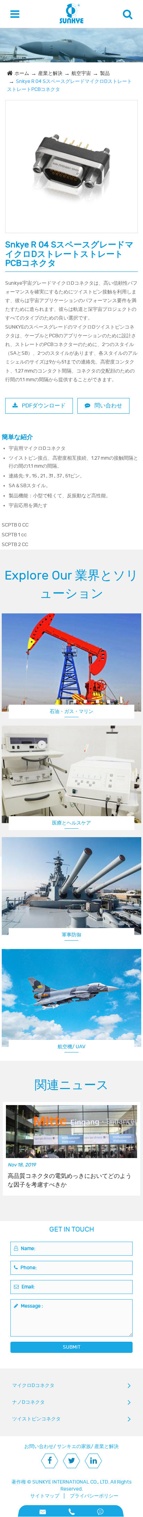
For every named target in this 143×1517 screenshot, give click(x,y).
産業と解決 (50, 73)
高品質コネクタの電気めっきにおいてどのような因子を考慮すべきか (70, 1180)
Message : (31, 1306)
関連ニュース (72, 1085)
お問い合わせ (38, 1446)
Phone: (28, 1268)
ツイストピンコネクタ (36, 1419)
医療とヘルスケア (71, 823)
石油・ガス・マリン (71, 711)
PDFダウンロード (43, 406)
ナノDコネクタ (28, 1402)
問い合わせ (107, 406)
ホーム (22, 73)
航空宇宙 (81, 73)
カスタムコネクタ (71, 1047)
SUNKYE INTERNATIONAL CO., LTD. (70, 1482)
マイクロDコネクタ (33, 1385)
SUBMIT (72, 1347)
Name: (27, 1248)
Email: (27, 1287)
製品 (105, 73)
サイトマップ (44, 1496)
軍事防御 (71, 935)
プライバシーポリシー (94, 1496)
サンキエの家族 (74, 1446)
